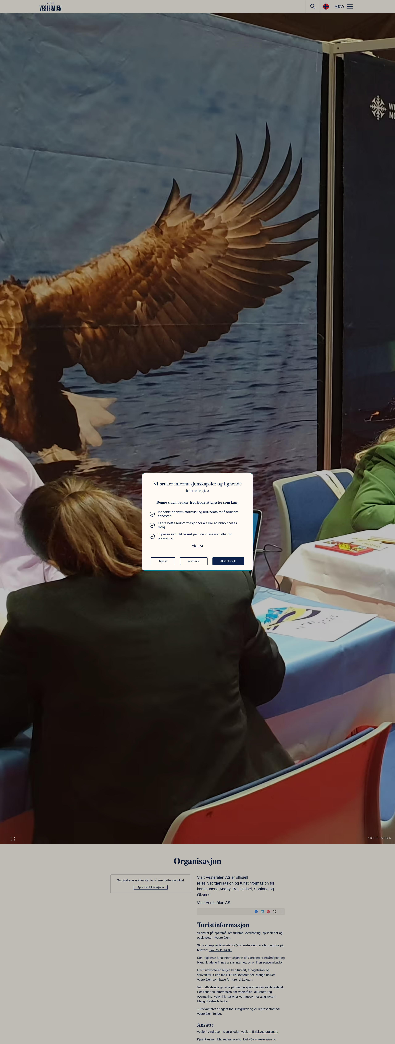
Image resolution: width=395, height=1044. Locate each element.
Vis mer (197, 546)
